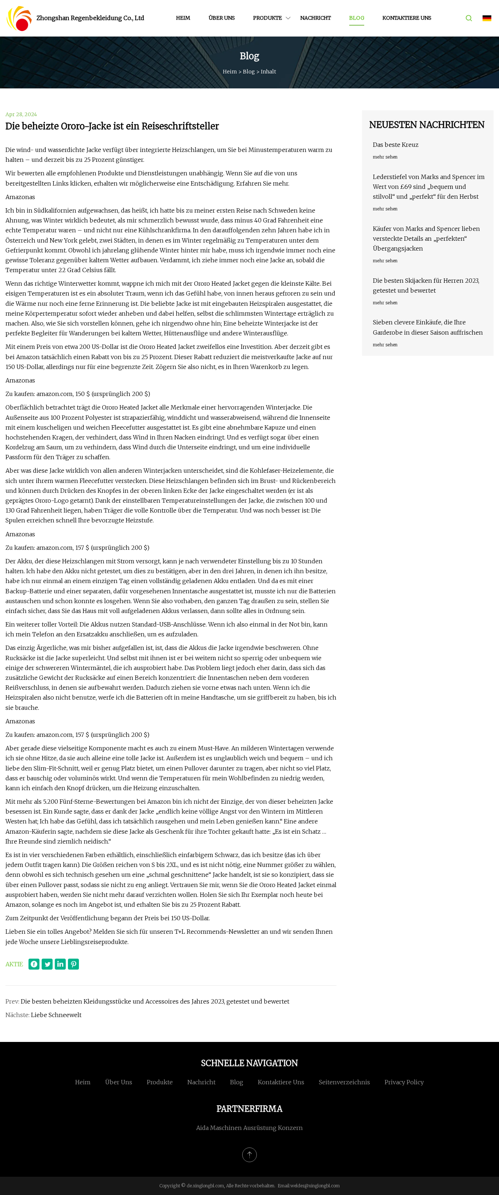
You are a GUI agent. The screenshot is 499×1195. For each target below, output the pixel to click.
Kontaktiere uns (406, 18)
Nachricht (315, 18)
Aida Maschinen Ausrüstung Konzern (249, 1127)
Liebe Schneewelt (56, 1015)
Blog (356, 18)
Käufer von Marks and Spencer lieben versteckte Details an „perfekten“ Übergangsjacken (426, 238)
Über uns (222, 18)
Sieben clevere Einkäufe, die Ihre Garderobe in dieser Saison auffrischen (428, 327)
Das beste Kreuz (396, 144)
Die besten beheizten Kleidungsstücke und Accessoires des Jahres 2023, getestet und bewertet (155, 1001)
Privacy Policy (404, 1082)
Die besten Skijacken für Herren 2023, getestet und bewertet (426, 285)
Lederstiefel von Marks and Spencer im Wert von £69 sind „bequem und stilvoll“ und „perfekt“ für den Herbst (429, 186)
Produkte (267, 18)
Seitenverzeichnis (344, 1082)
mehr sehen (385, 157)
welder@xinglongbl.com (315, 1185)
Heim (183, 18)
